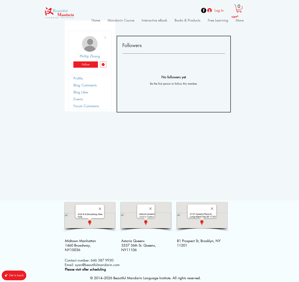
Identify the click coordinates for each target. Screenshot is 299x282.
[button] (239, 8)
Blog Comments (85, 85)
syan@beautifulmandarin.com (97, 265)
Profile (78, 78)
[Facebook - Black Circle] (203, 10)
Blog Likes (81, 92)
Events (78, 99)
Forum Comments (86, 106)
